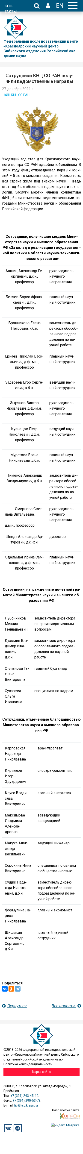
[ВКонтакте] (5, 989)
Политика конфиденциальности (27, 1064)
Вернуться (17, 1005)
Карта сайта (41, 1072)
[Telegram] (18, 989)
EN (59, 5)
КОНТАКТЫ (11, 9)
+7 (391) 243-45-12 (24, 1096)
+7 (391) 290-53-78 (26, 1100)
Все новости (64, 1005)
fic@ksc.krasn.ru (26, 1105)
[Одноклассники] (11, 989)
